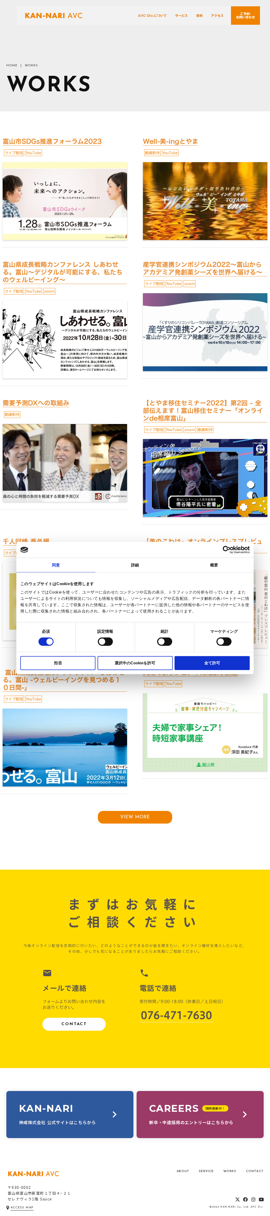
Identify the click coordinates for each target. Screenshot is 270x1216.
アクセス (217, 15)
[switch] (105, 641)
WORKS (230, 1171)
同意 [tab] (56, 565)
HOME (11, 65)
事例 (199, 15)
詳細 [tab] (135, 565)
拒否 (58, 662)
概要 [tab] (214, 565)
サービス (181, 15)
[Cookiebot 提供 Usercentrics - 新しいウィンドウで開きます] (227, 550)
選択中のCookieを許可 (135, 662)
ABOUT (183, 1171)
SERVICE (206, 1171)
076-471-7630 (176, 1015)
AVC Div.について (152, 15)
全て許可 (212, 662)
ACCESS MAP (22, 1207)
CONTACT (74, 1024)
